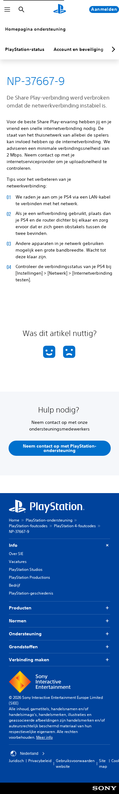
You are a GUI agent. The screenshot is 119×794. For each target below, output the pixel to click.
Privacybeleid (39, 760)
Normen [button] (17, 621)
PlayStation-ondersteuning (49, 520)
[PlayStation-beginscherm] (60, 9)
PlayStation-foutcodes (28, 525)
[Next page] (112, 49)
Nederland (29, 753)
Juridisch (16, 760)
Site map (103, 763)
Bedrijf (14, 585)
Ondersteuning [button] (25, 634)
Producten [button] (20, 608)
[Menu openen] (7, 9)
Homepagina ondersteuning (35, 29)
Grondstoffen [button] (23, 647)
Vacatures (18, 561)
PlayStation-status (24, 49)
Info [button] (13, 545)
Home (14, 520)
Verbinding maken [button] (29, 660)
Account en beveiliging (78, 49)
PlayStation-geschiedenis (31, 593)
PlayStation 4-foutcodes (75, 525)
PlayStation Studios (26, 569)
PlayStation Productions (29, 577)
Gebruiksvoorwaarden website (75, 763)
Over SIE (16, 553)
